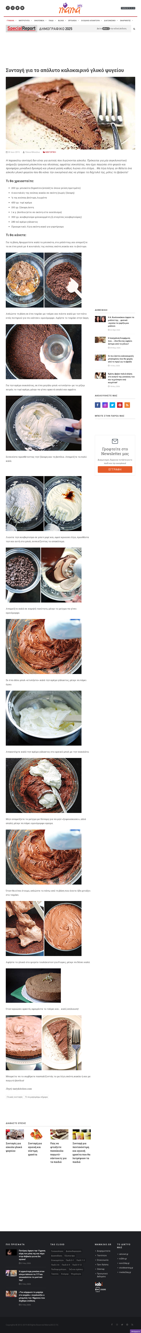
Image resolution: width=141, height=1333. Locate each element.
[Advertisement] (48, 1192)
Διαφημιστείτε (103, 1251)
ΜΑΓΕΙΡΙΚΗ (51, 152)
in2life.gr (123, 1259)
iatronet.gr (123, 1254)
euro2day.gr (124, 1263)
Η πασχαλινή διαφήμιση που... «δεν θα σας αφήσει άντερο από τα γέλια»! (120, 341)
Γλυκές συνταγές (15, 1097)
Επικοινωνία (102, 1260)
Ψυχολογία (76, 1274)
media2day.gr (125, 1272)
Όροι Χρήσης (103, 1264)
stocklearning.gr (126, 1268)
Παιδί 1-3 (81, 1260)
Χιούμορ (65, 1274)
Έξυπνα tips (70, 1256)
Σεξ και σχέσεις (76, 1269)
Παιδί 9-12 (77, 1265)
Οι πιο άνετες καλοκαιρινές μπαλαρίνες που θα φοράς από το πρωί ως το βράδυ (121, 359)
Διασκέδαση (56, 1256)
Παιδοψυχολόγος (59, 1269)
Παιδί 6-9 (66, 1265)
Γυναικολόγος (57, 1251)
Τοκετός (55, 1274)
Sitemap (101, 1269)
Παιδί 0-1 (70, 1260)
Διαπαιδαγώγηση (73, 1251)
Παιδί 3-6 (55, 1265)
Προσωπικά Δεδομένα (102, 1275)
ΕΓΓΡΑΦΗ (115, 469)
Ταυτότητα (102, 1255)
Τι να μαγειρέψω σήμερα (36, 1097)
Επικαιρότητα (57, 1260)
